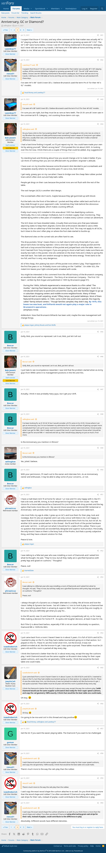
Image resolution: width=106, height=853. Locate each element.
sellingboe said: (28, 129)
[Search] (102, 8)
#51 (101, 494)
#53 (101, 577)
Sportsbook (40, 8)
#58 (101, 753)
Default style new (10, 846)
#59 (101, 778)
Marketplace (70, 8)
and (34, 93)
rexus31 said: (27, 104)
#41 (101, 35)
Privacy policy (83, 846)
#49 (101, 448)
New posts (5, 13)
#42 (101, 60)
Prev (6, 30)
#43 (101, 99)
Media (26, 8)
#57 (101, 728)
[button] (31, 8)
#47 (101, 389)
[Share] (98, 35)
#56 (101, 704)
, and (40, 325)
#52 (101, 551)
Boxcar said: (27, 362)
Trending (24, 13)
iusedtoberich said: (29, 672)
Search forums (35, 13)
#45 (101, 332)
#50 (101, 470)
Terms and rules (70, 846)
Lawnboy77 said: (28, 65)
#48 (101, 414)
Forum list (15, 13)
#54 (101, 633)
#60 (101, 803)
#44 (101, 124)
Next (29, 30)
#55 (101, 668)
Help (92, 846)
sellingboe (7, 25)
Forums (16, 8)
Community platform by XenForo (43, 851)
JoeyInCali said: (28, 708)
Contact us (58, 846)
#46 (101, 356)
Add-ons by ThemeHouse (74, 851)
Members (55, 8)
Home (6, 8)
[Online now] (10, 71)
